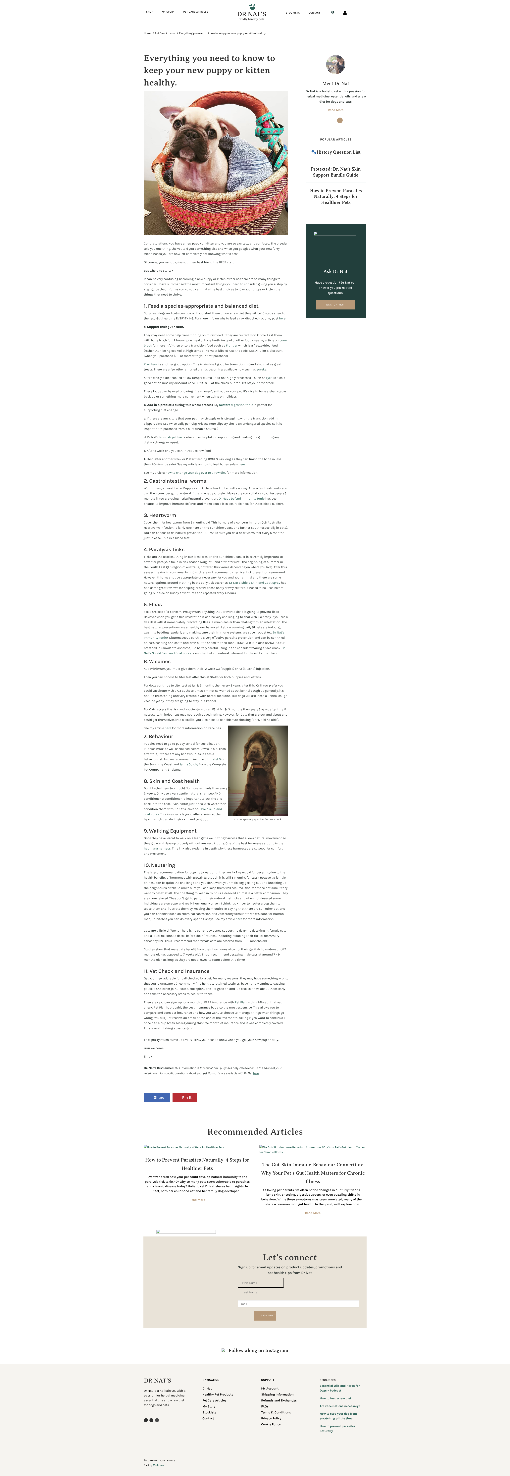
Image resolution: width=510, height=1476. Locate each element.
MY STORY (168, 11)
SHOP (149, 11)
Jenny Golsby (189, 764)
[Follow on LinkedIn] (157, 1420)
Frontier (232, 345)
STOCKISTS (293, 12)
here (282, 318)
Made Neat (159, 1465)
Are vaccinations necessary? (340, 1406)
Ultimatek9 (212, 759)
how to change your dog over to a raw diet (196, 472)
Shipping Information (277, 1394)
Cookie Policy (271, 1424)
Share (159, 1097)
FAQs (265, 1406)
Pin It (187, 1097)
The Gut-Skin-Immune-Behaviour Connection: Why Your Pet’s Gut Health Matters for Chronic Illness (313, 1173)
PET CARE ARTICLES (195, 11)
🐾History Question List (336, 152)
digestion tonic (236, 405)
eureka (262, 369)
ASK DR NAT (335, 304)
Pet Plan (241, 1002)
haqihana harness (157, 848)
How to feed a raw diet (335, 1398)
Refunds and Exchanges (279, 1400)
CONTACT (314, 12)
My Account (270, 1388)
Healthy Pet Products (217, 1394)
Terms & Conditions (276, 1412)
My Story (208, 1406)
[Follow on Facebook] (340, 120)
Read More (335, 110)
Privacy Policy (271, 1418)
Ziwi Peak (151, 364)
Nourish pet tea (170, 437)
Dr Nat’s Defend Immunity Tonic (242, 498)
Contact (208, 1418)
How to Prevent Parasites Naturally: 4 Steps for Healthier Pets (336, 196)
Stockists (209, 1412)
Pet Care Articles (214, 1400)
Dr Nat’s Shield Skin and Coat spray (254, 582)
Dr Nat (207, 1388)
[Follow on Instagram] (331, 120)
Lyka (269, 378)
